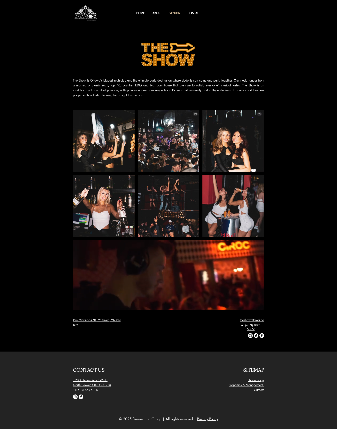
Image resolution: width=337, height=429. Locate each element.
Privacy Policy (207, 419)
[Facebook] (261, 335)
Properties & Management (246, 385)
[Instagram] (250, 335)
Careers (259, 390)
